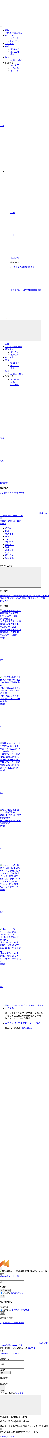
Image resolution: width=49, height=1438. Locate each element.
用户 (6, 521)
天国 (44, 596)
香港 (2, 596)
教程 (31, 596)
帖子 (15, 521)
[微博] (24, 1092)
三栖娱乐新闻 (16, 60)
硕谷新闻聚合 (28, 1028)
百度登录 (43, 513)
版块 (10, 521)
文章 (2, 521)
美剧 (27, 596)
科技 (7, 46)
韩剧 (23, 596)
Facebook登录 (35, 290)
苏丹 (36, 598)
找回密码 (15, 1310)
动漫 (15, 596)
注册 (2, 1390)
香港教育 (9, 44)
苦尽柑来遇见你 (27, 598)
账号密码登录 (17, 1293)
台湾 (6, 596)
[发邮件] (27, 1135)
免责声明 (18, 1023)
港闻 (7, 30)
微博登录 (30, 267)
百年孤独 (15, 598)
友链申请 (9, 1023)
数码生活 (14, 52)
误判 (9, 598)
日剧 (19, 596)
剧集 (7, 531)
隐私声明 (31, 1348)
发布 (2, 126)
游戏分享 (14, 65)
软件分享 (14, 71)
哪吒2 (4, 598)
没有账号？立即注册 (9, 1276)
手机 (12, 54)
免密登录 (25, 1310)
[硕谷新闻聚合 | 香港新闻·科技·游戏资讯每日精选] (24, 1008)
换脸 (2, 601)
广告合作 (27, 1023)
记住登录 (7, 1293)
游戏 (10, 596)
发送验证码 (5, 1290)
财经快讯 (14, 38)
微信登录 (22, 267)
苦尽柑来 (43, 598)
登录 (2, 1296)
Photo (40, 596)
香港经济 (9, 35)
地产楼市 (14, 41)
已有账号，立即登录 (9, 1353)
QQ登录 (14, 267)
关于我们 (36, 1023)
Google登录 (24, 290)
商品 (19, 521)
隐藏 (35, 596)
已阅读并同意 (13, 1393)
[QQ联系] (27, 1072)
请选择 (8, 528)
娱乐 (7, 57)
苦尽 (6, 601)
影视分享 (14, 68)
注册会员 (4, 1436)
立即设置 (12, 1436)
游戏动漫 (14, 49)
